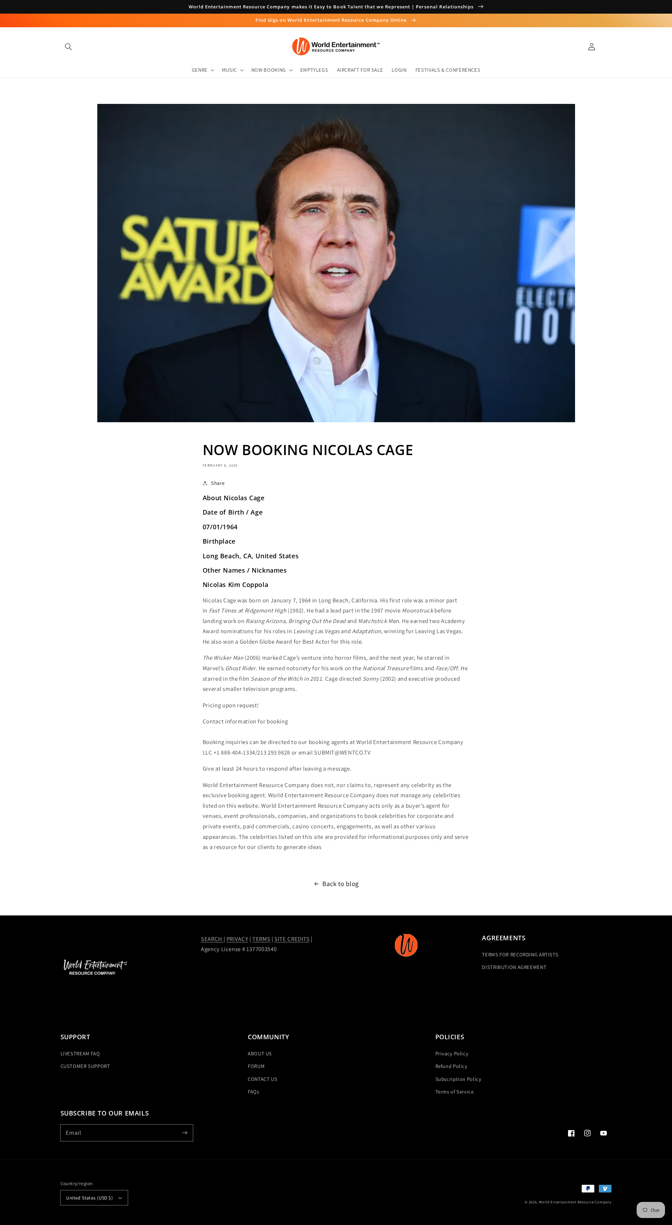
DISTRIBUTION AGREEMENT (514, 967)
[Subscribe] (184, 1133)
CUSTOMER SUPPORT (85, 1066)
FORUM (256, 1066)
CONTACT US (262, 1079)
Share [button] (217, 483)
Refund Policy (451, 1066)
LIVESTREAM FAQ (80, 1053)
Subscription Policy (458, 1079)
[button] (69, 46)
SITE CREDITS (292, 939)
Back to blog (340, 883)
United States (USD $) (89, 1198)
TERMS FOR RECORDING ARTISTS (520, 954)
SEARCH (212, 939)
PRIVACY (237, 939)
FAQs (253, 1091)
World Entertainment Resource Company (575, 1201)
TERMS (261, 939)
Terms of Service (454, 1091)
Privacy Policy (452, 1053)
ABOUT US (260, 1053)
